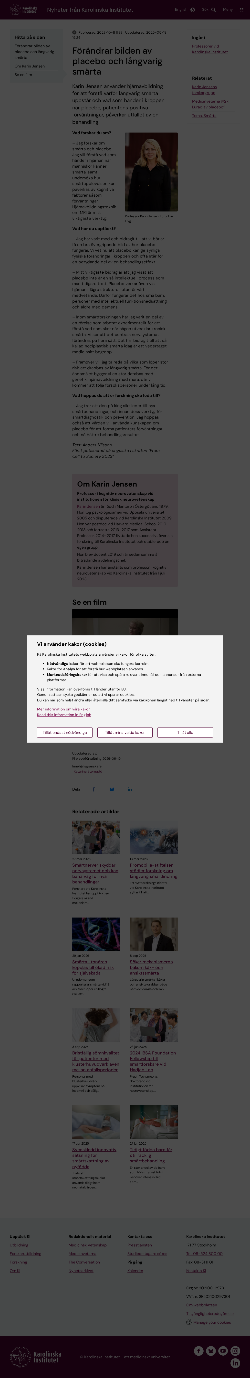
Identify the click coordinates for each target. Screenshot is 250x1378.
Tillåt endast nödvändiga (65, 732)
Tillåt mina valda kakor (125, 732)
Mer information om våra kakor (63, 709)
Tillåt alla (185, 732)
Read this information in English (64, 714)
